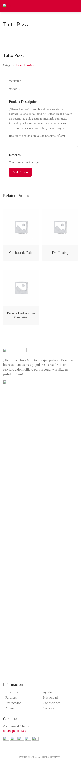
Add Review (20, 172)
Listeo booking (25, 65)
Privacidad (50, 697)
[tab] (40, 81)
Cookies (48, 708)
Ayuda (47, 692)
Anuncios (12, 708)
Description (13, 80)
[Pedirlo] (9, 5)
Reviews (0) (13, 88)
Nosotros (11, 692)
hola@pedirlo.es (14, 731)
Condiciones (51, 703)
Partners (11, 697)
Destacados (13, 703)
